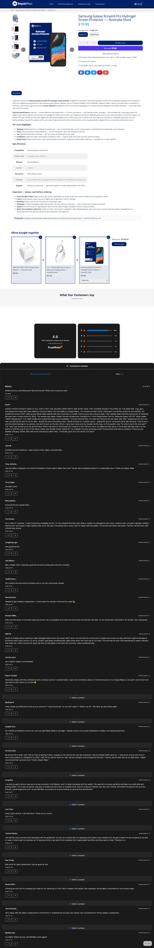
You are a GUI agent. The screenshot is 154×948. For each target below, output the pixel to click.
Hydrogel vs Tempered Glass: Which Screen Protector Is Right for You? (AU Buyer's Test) (52, 218)
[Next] (15, 56)
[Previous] (15, 16)
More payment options (111, 53)
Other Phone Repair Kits (65, 4)
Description (16, 93)
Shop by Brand (99, 4)
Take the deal (119, 244)
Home (51, 4)
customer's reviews (55, 341)
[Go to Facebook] (81, 72)
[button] (67, 366)
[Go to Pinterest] (99, 72)
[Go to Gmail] (106, 72)
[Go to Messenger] (87, 72)
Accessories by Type (84, 4)
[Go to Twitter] (94, 72)
